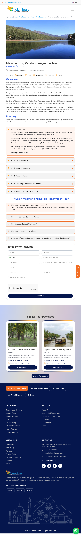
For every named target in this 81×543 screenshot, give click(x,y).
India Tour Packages (22, 17)
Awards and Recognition (51, 413)
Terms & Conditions (13, 457)
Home (11, 17)
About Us (45, 410)
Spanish (20, 490)
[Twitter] (49, 466)
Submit (39, 296)
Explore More (21, 367)
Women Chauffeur (13, 426)
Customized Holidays (14, 410)
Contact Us (10, 445)
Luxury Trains (11, 413)
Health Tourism (11, 429)
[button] (10, 257)
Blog (8, 464)
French (29, 490)
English (10, 490)
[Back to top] (73, 536)
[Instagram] (60, 466)
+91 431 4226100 (50, 450)
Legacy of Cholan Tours (51, 416)
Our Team (45, 419)
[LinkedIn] (44, 466)
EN (76, 2)
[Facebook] (55, 466)
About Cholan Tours (18, 388)
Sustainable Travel (13, 432)
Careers (9, 460)
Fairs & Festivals (12, 416)
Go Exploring (11, 423)
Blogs (32, 395)
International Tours (40, 388)
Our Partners (46, 423)
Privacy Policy (11, 454)
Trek (8, 419)
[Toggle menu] (72, 10)
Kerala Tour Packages (38, 17)
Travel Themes (16, 395)
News (44, 426)
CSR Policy (10, 448)
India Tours (60, 388)
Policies (9, 451)
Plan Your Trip (78, 271)
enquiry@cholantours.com (54, 453)
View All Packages (39, 376)
